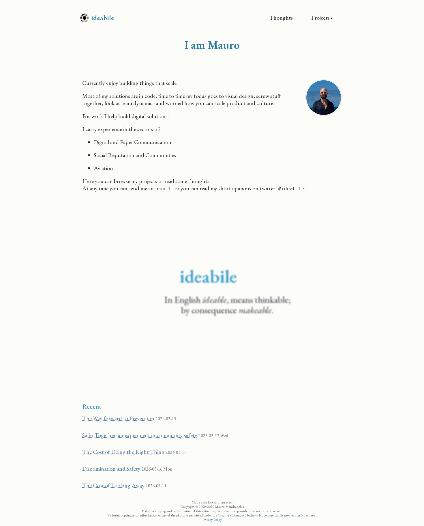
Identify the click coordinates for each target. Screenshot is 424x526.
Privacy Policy (212, 519)
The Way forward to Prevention (118, 418)
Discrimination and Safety (111, 468)
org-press (226, 502)
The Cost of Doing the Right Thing (123, 452)
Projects (320, 17)
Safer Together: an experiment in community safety (139, 435)
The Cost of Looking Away (113, 485)
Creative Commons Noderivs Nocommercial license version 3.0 (261, 515)
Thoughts (281, 17)
